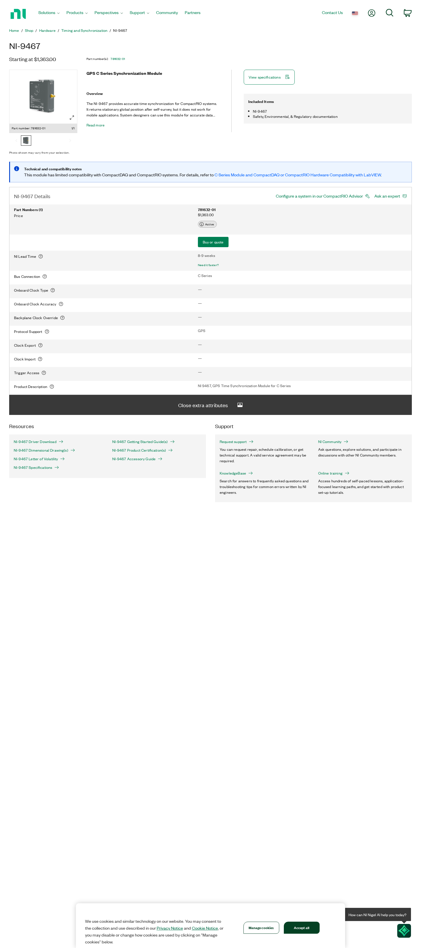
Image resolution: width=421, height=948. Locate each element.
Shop (29, 30)
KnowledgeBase (233, 473)
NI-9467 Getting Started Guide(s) (140, 441)
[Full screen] (72, 117)
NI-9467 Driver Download (35, 441)
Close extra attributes (203, 404)
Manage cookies (261, 927)
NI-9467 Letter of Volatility (36, 458)
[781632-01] (26, 141)
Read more (95, 125)
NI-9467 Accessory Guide (134, 458)
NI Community (330, 441)
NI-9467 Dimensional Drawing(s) (41, 450)
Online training (330, 473)
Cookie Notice (205, 928)
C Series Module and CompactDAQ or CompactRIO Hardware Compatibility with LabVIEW (298, 174)
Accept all (301, 927)
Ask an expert (387, 196)
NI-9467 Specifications (33, 467)
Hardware (47, 30)
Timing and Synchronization (84, 30)
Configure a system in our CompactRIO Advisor (319, 196)
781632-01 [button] (118, 58)
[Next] (70, 141)
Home (14, 30)
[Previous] (16, 141)
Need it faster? (208, 265)
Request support (233, 441)
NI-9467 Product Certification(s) (139, 450)
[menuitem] (49, 14)
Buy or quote (213, 242)
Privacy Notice (170, 928)
